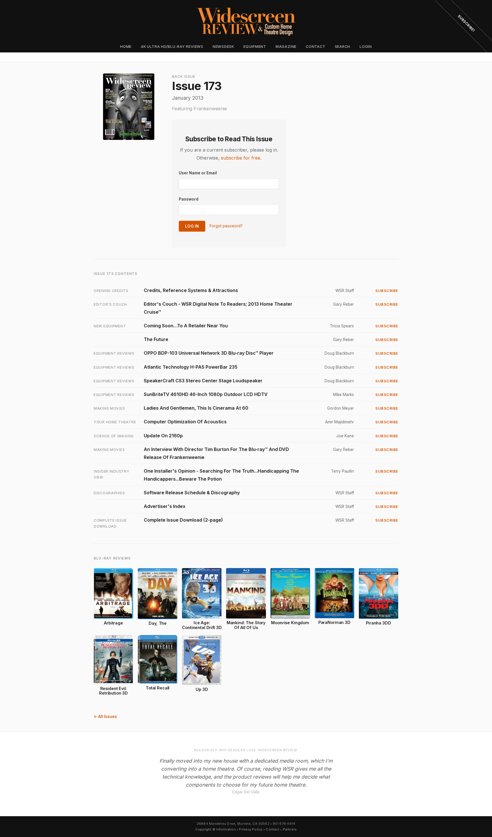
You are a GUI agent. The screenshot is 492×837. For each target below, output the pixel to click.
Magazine (286, 46)
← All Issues (105, 716)
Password (188, 199)
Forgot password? (226, 226)
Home (126, 46)
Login (366, 46)
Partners (290, 829)
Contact (315, 46)
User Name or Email (198, 173)
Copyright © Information (215, 829)
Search (342, 46)
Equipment (254, 46)
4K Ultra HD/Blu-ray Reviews (172, 46)
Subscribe (386, 291)
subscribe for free (240, 158)
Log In (192, 226)
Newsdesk (223, 46)
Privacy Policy (250, 829)
